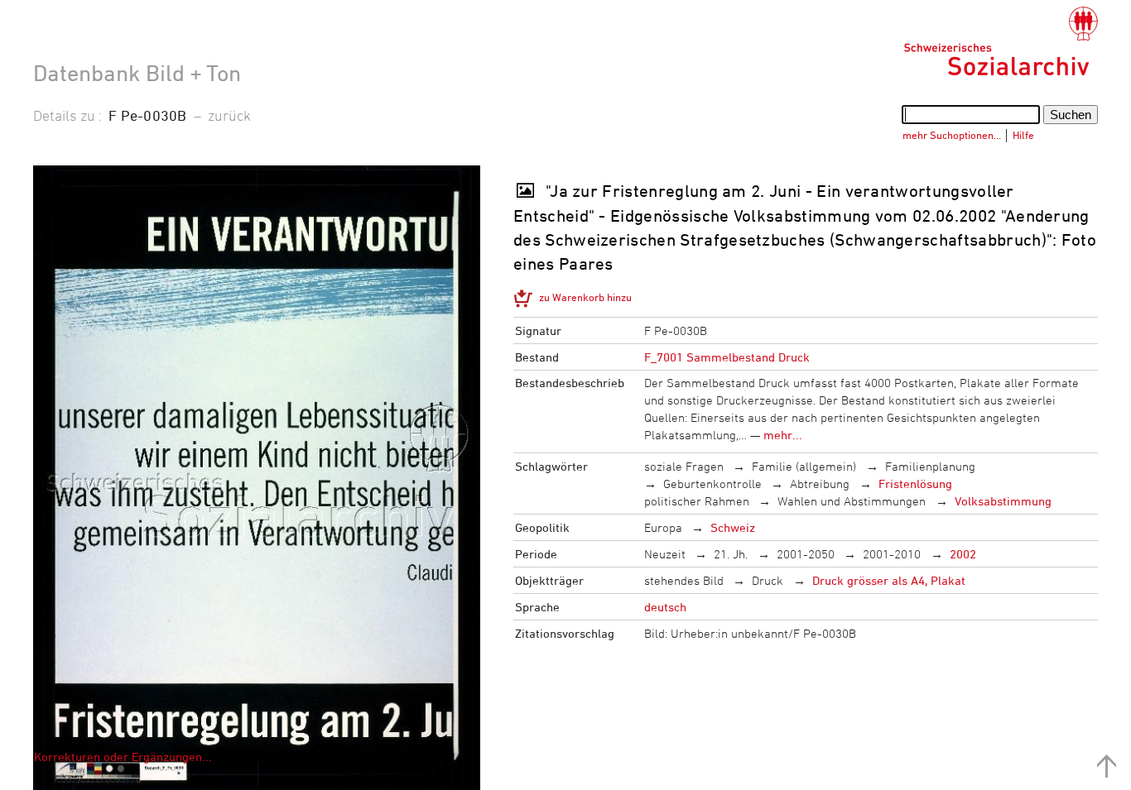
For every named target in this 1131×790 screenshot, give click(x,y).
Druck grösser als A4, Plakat (888, 580)
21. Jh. (731, 554)
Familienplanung (930, 466)
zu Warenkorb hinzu (585, 297)
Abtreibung (819, 483)
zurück (229, 115)
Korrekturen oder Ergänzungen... (123, 756)
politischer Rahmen (696, 501)
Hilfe (1023, 134)
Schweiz (732, 527)
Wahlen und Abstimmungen (851, 501)
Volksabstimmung (1003, 501)
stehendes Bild (684, 580)
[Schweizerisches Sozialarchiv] (1000, 41)
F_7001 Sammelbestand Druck (727, 357)
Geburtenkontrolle (712, 483)
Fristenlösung (915, 483)
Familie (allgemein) (804, 466)
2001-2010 (892, 554)
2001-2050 (806, 554)
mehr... (782, 435)
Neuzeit (665, 554)
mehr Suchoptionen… (951, 134)
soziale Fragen (684, 466)
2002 (963, 554)
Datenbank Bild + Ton (137, 73)
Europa (663, 527)
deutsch (665, 607)
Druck (767, 580)
